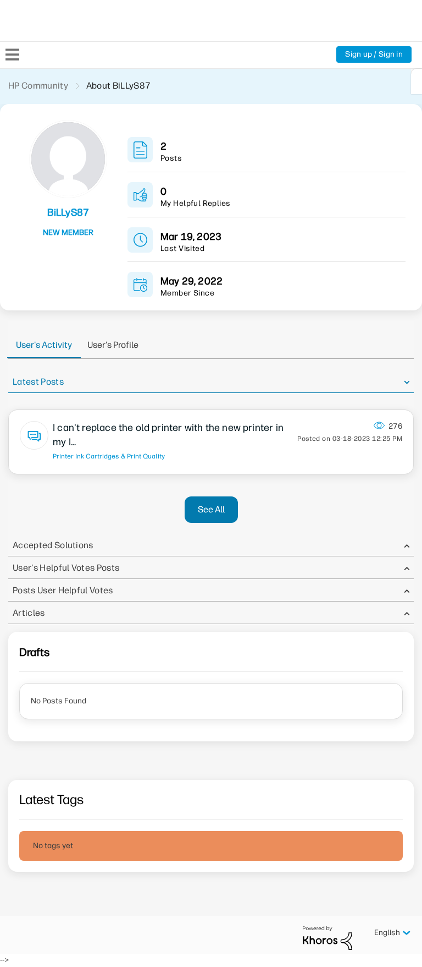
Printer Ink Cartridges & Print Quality (109, 456)
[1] (416, 81)
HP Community (38, 85)
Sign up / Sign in (374, 54)
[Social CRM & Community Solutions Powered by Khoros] (327, 937)
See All (211, 509)
